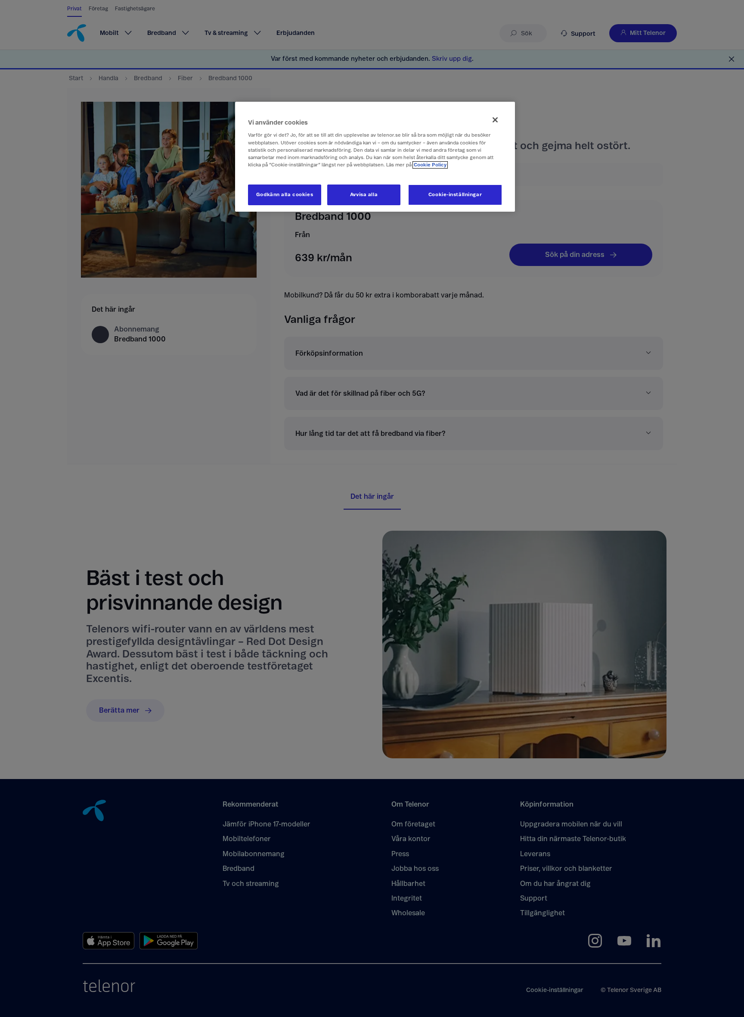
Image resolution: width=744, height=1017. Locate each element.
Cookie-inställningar (455, 194)
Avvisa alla (364, 194)
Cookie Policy (430, 165)
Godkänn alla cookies (284, 194)
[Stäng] (495, 119)
